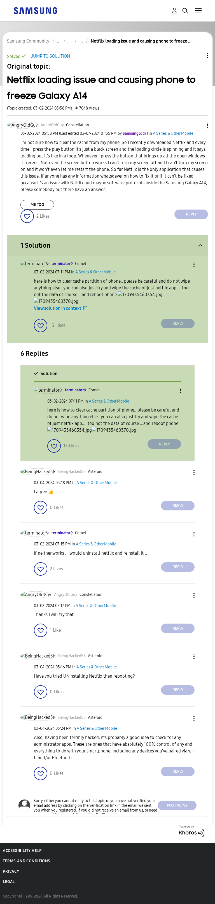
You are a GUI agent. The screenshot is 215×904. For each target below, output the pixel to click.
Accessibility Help (22, 850)
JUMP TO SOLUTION (50, 56)
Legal (9, 881)
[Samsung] (35, 10)
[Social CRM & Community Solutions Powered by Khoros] (191, 831)
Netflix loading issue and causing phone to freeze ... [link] (141, 41)
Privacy (11, 871)
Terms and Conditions (26, 861)
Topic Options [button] (198, 55)
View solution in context (57, 308)
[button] (198, 126)
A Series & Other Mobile (173, 133)
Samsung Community (28, 41)
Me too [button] (37, 204)
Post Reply (177, 805)
